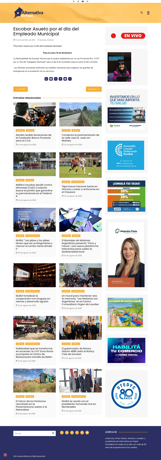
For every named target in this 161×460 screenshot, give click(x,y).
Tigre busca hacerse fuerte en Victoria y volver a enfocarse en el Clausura (80, 189)
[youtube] (83, 1)
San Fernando (77, 182)
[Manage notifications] (5, 455)
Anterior (22, 89)
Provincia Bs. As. (33, 236)
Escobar (43, 40)
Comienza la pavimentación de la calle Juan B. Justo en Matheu (80, 137)
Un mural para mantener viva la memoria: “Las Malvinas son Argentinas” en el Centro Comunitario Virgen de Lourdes (80, 300)
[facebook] (78, 1)
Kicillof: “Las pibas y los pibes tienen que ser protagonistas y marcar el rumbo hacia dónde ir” (34, 245)
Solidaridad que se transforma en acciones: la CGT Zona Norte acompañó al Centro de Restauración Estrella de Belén (34, 353)
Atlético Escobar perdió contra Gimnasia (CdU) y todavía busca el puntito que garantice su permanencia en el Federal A (34, 190)
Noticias (50, 40)
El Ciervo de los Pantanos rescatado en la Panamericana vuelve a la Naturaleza (31, 405)
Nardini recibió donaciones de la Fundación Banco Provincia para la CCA (33, 137)
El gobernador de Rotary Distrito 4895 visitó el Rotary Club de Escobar (78, 351)
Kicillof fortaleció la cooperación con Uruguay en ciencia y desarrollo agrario (33, 298)
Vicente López (77, 291)
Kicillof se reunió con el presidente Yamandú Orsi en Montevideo (79, 404)
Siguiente (92, 89)
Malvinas (20, 130)
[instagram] (87, 1)
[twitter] (73, 1)
